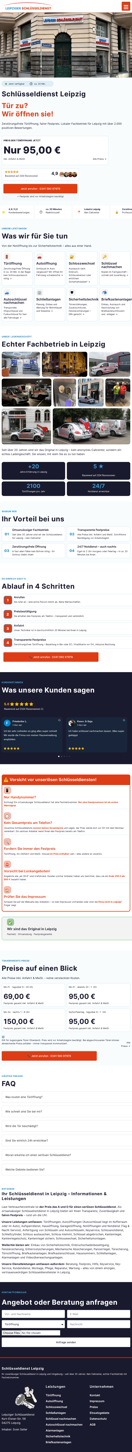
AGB (93, 1424)
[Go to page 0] (58, 756)
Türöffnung (53, 1395)
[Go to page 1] (61, 756)
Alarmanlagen (55, 1430)
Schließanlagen (56, 1413)
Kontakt (95, 1395)
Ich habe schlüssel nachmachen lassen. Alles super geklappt (96, 733)
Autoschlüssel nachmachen (64, 1424)
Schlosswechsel (56, 1407)
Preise (94, 1407)
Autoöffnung (54, 1401)
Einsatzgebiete (99, 1413)
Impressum (97, 1401)
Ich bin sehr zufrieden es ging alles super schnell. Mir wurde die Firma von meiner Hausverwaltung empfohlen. (30, 735)
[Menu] (126, 6)
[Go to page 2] (64, 756)
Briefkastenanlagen (58, 1442)
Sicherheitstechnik (58, 1436)
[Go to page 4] (69, 756)
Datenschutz (98, 1418)
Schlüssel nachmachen (61, 1418)
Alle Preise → (99, 159)
